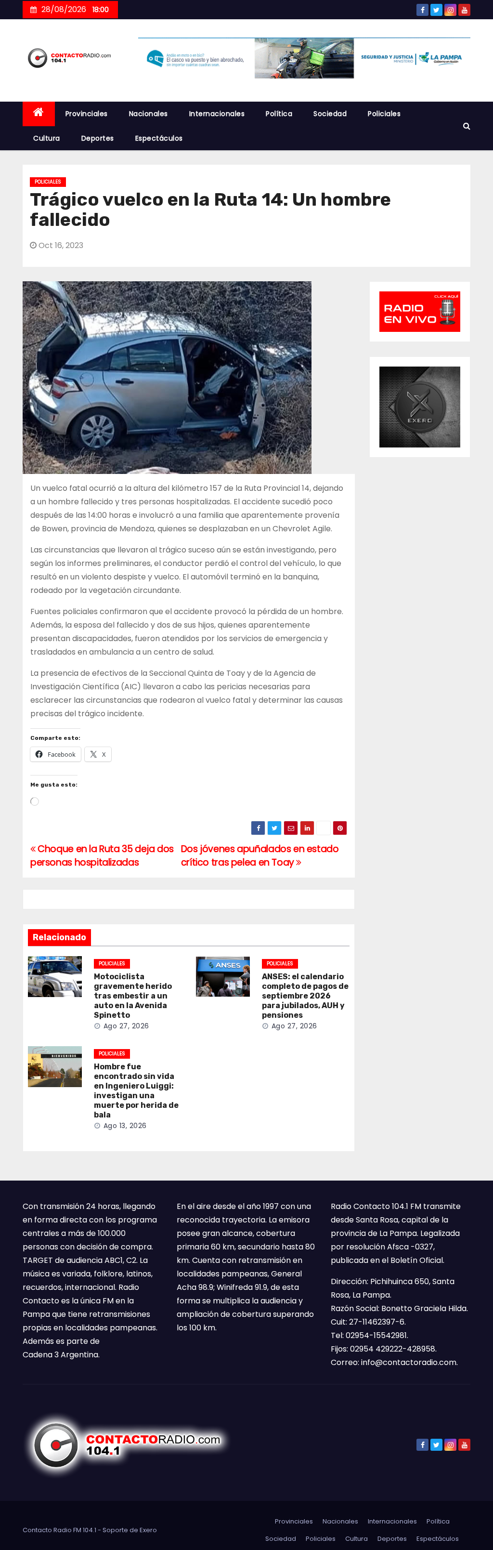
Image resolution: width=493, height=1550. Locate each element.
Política (279, 113)
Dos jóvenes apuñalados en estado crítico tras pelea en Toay (260, 855)
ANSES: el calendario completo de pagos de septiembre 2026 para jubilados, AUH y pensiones (305, 996)
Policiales (384, 113)
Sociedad (330, 113)
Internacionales (217, 113)
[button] (466, 125)
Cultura (46, 138)
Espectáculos (159, 138)
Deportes (97, 138)
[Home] (39, 114)
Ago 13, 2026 (125, 1125)
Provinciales (86, 113)
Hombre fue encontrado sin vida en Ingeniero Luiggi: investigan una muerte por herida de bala (136, 1090)
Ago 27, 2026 (126, 1026)
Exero (148, 1530)
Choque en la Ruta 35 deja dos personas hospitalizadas (102, 855)
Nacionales (148, 113)
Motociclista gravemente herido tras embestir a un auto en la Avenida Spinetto (133, 996)
